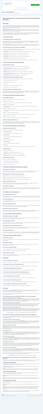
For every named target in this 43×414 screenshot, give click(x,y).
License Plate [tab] (10, 2)
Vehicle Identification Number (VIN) (7, 3)
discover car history (11, 312)
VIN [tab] (6, 2)
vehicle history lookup (12, 355)
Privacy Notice (27, 9)
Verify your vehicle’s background (16, 293)
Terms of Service (23, 9)
